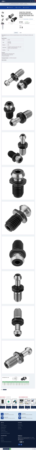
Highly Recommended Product (23, 397)
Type (20, 25)
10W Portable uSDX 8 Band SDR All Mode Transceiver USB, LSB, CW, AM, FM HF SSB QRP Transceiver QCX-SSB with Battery (21, 404)
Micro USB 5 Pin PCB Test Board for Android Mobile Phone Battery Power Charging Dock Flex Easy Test (8, 404)
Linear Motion (21, 3)
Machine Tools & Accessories (15, 3)
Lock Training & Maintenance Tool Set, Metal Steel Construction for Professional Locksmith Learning (27, 404)
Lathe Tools (4, 389)
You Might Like (8, 397)
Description (16, 32)
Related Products (2, 397)
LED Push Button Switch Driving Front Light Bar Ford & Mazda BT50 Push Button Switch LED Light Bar (2, 404)
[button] (6, 18)
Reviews (21, 32)
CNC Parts (25, 3)
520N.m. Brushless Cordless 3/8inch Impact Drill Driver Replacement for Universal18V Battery (14, 404)
